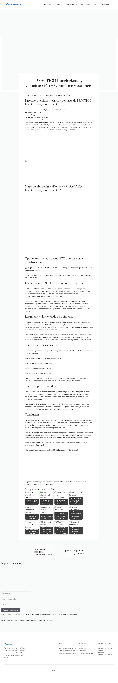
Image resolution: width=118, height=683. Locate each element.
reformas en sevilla (87, 653)
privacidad (84, 651)
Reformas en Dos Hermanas (103, 651)
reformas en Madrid (67, 646)
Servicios (71, 4)
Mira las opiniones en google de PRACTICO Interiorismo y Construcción (52, 450)
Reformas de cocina (88, 4)
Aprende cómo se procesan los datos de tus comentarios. (56, 614)
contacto (83, 643)
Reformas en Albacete (105, 646)
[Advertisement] (59, 23)
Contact (83, 648)
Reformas (47, 4)
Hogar (59, 4)
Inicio (3, 620)
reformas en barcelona (68, 648)
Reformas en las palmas (68, 653)
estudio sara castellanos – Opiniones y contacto (44, 552)
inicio (62, 643)
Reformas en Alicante (67, 651)
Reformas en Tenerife (105, 655)
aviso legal (84, 646)
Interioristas (107, 4)
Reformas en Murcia (104, 643)
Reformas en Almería (105, 648)
